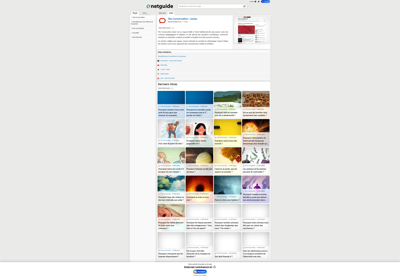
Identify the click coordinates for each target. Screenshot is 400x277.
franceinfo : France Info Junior (171, 61)
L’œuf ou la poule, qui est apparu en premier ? (226, 170)
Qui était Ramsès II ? (224, 257)
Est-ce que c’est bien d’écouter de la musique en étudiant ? (198, 254)
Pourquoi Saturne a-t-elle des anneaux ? (199, 170)
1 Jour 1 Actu (165, 69)
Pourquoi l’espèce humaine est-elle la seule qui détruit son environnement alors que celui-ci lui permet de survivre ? (255, 197)
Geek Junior (164, 74)
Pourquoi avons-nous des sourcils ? (226, 142)
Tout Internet (137, 37)
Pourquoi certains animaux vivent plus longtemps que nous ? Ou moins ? (226, 225)
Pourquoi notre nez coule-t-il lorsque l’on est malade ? (171, 170)
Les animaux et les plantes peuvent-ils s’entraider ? (254, 170)
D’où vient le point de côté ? (170, 144)
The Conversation (138, 17)
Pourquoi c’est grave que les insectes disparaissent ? (170, 255)
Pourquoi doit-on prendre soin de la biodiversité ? (226, 114)
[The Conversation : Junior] (251, 30)
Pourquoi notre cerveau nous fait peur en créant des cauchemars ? (256, 225)
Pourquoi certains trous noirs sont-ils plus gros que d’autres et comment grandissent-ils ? (171, 113)
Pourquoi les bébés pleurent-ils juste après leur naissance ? (171, 225)
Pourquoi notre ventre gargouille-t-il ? (196, 142)
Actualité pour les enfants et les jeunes (142, 23)
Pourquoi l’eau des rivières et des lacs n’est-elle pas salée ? (171, 198)
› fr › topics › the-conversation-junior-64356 (187, 22)
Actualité (135, 33)
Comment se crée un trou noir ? (198, 198)
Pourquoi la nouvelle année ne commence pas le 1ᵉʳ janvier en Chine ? (199, 113)
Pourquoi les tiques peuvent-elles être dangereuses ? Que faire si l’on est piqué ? (199, 225)
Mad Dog (163, 65)
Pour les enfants (138, 28)
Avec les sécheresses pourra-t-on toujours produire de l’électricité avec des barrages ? (255, 254)
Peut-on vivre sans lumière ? (227, 200)
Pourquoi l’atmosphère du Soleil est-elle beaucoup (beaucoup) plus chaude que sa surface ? (255, 141)
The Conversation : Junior (182, 19)
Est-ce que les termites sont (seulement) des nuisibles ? (255, 114)
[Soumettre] (244, 6)
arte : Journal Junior (167, 78)
